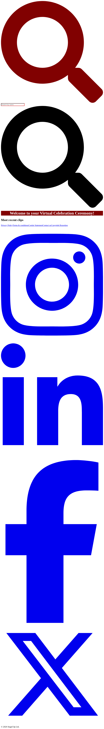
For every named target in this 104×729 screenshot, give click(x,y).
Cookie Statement (35, 225)
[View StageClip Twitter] (52, 724)
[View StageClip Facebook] (52, 622)
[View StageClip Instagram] (52, 342)
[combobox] (52, 53)
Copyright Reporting (59, 225)
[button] (52, 157)
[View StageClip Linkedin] (52, 459)
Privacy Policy (7, 225)
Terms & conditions (20, 225)
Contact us (47, 225)
